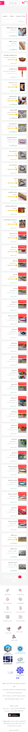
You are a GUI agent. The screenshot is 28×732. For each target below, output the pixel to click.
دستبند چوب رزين (13, 151)
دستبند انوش (14, 357)
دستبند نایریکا (14, 398)
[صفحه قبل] (24, 577)
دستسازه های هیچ (13, 235)
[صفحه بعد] (14, 580)
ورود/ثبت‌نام (11, 3)
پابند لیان (15, 274)
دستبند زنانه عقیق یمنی (12, 137)
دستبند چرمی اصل (13, 96)
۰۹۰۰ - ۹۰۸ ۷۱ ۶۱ (19, 711)
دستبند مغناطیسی (13, 69)
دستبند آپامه (14, 411)
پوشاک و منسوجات (20, 16)
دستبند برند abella (13, 41)
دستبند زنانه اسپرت (13, 123)
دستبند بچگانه (14, 535)
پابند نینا (15, 288)
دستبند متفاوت (13, 549)
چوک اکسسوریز (13, 30)
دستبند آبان (14, 329)
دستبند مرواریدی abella (12, 27)
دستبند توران (14, 384)
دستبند (15, 178)
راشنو (15, 153)
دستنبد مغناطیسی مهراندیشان (10, 55)
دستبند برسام (14, 247)
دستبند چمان (14, 507)
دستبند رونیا (14, 439)
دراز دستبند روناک (13, 233)
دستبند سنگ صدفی (12, 562)
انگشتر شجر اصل (13, 110)
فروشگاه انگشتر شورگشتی (11, 98)
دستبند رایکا (14, 302)
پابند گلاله (15, 261)
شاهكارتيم (14, 194)
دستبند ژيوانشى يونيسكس (11, 206)
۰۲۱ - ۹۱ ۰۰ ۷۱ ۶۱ (21, 708)
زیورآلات (11, 16)
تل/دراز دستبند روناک (12, 315)
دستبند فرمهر (14, 425)
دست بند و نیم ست (12, 82)
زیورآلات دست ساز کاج (12, 537)
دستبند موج (14, 453)
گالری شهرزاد (14, 84)
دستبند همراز (14, 343)
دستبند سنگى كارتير (12, 192)
